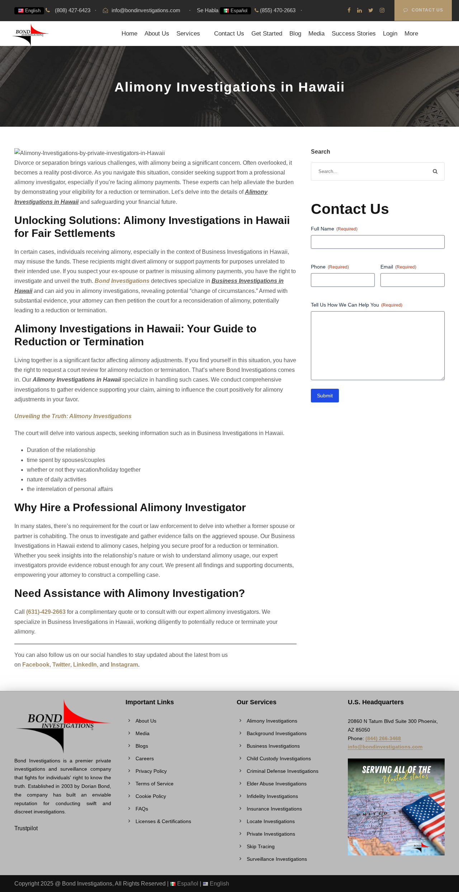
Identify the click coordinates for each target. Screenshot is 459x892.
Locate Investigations (271, 821)
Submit (325, 395)
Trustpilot (26, 828)
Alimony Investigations (272, 721)
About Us (157, 33)
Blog (295, 33)
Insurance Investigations (274, 809)
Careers (145, 758)
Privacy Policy (151, 771)
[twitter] (370, 10)
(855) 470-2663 (277, 10)
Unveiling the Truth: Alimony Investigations (73, 416)
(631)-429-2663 (46, 612)
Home (129, 33)
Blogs (142, 746)
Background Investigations (277, 733)
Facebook (35, 665)
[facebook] (349, 10)
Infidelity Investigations (272, 796)
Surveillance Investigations (277, 859)
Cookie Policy (151, 796)
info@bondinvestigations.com (146, 10)
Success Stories (354, 33)
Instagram (124, 665)
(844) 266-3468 (383, 738)
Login (390, 33)
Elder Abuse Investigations (277, 783)
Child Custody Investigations (279, 758)
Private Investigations (271, 834)
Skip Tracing (261, 846)
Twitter (61, 665)
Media (316, 33)
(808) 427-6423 (71, 10)
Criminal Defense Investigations (282, 771)
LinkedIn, (86, 665)
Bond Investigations (122, 281)
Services (188, 33)
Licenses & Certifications (163, 821)
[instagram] (382, 10)
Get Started (266, 33)
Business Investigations (273, 746)
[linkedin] (359, 10)
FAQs (142, 809)
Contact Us (427, 10)
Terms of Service (155, 783)
